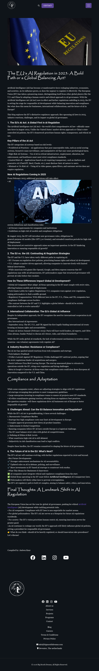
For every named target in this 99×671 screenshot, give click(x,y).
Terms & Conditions (49, 635)
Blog (49, 627)
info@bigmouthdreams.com (50, 644)
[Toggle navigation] (89, 5)
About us (49, 606)
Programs (49, 617)
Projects (49, 613)
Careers (49, 631)
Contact (48, 6)
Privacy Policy (49, 639)
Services (49, 610)
